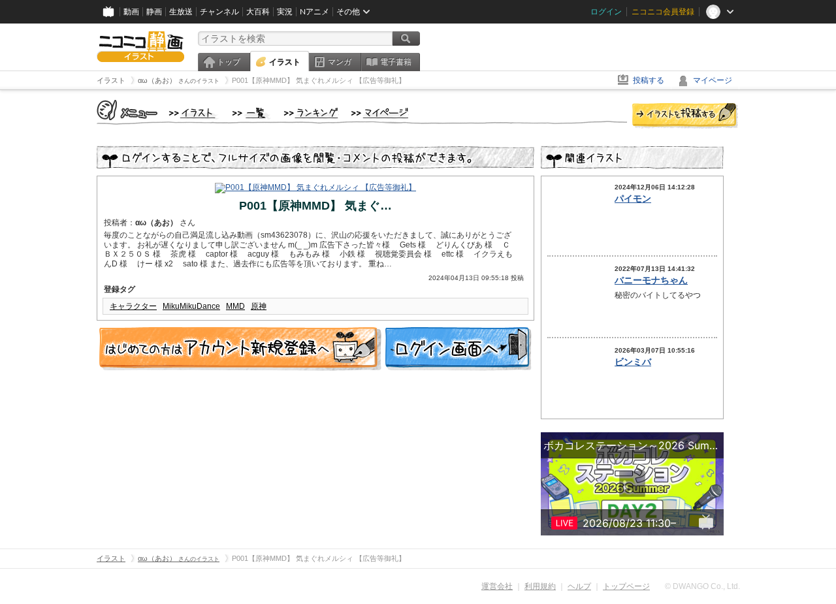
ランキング (311, 113)
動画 (131, 12)
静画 (154, 12)
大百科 (258, 12)
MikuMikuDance (191, 306)
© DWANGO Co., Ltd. (702, 586)
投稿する (648, 80)
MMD (235, 306)
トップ (228, 62)
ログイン (606, 12)
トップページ (626, 586)
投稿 (685, 116)
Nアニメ (314, 12)
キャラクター (133, 306)
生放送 (181, 12)
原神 (258, 306)
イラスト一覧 (251, 113)
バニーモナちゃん (651, 280)
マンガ (339, 62)
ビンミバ (633, 362)
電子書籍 (395, 62)
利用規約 (540, 586)
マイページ (712, 80)
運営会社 (497, 586)
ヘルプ (579, 586)
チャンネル (219, 12)
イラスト (284, 62)
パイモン (633, 198)
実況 (285, 12)
